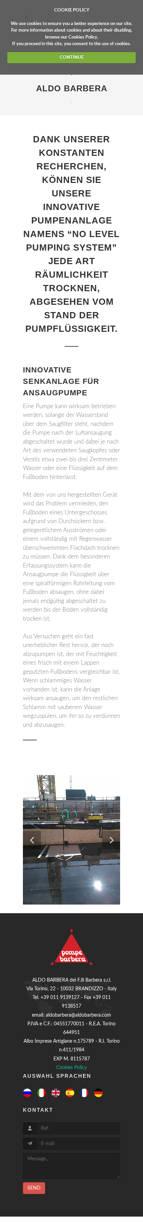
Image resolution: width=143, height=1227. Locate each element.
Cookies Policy (82, 37)
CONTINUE (72, 57)
